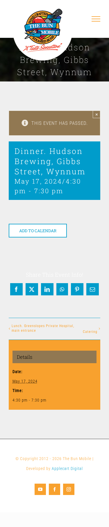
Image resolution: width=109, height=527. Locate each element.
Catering (90, 332)
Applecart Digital (67, 468)
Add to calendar (37, 230)
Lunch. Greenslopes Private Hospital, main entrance (43, 328)
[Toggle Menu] (96, 19)
